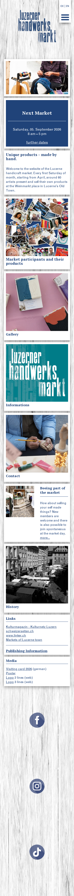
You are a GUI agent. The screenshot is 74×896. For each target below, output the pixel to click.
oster (12, 673)
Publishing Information (26, 650)
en (67, 6)
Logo (10, 677)
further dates (37, 142)
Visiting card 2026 (19, 669)
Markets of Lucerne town (24, 640)
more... (45, 538)
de (62, 6)
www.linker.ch (16, 635)
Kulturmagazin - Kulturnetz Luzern (31, 627)
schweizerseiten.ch (20, 631)
